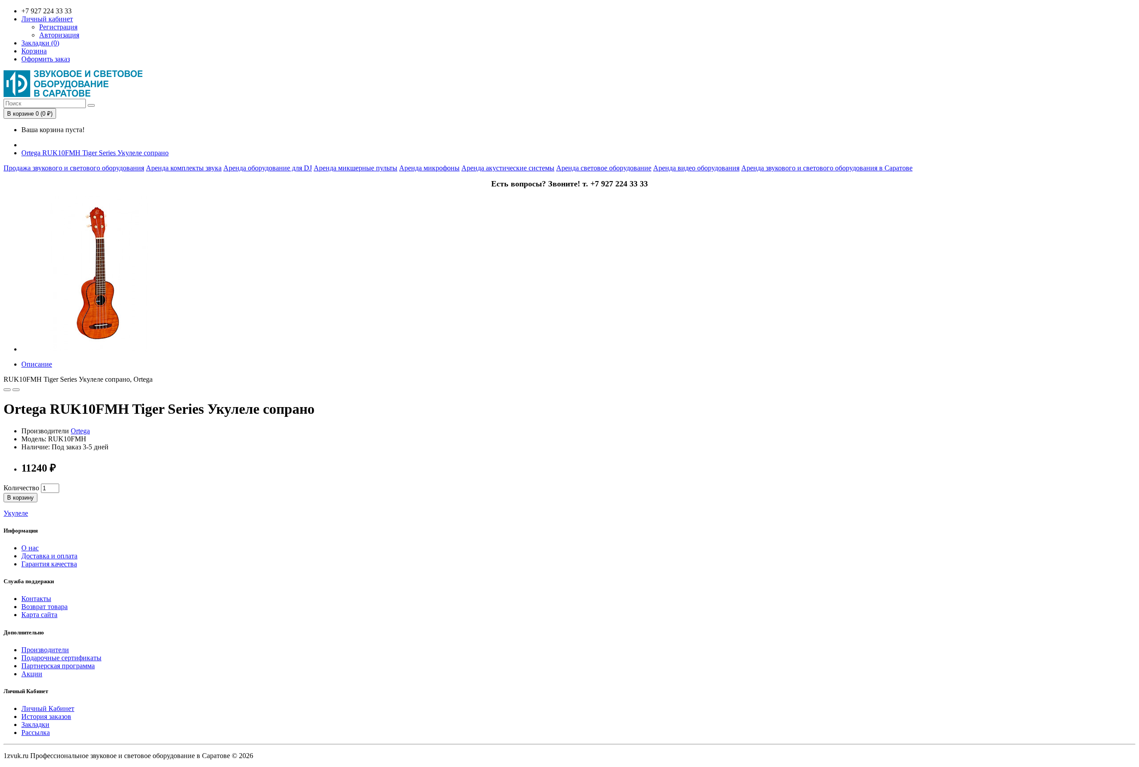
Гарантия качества (49, 564)
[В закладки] (7, 389)
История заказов (46, 716)
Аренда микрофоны (429, 168)
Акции (31, 674)
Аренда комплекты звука (184, 168)
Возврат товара (44, 606)
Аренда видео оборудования (696, 168)
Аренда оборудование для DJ (267, 168)
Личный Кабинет (47, 708)
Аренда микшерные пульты (355, 168)
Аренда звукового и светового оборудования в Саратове (827, 168)
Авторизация (59, 35)
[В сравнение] (16, 389)
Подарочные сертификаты (61, 658)
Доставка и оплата (49, 556)
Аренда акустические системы (507, 168)
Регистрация (58, 27)
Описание (36, 364)
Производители (45, 650)
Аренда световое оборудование (603, 168)
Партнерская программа (58, 666)
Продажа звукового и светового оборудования (74, 168)
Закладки (35, 724)
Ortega (80, 431)
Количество (21, 488)
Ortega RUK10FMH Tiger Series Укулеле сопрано (95, 153)
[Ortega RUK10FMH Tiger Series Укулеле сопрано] (99, 349)
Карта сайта (39, 614)
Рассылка (35, 732)
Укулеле (16, 513)
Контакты (36, 598)
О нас (30, 548)
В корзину (20, 497)
